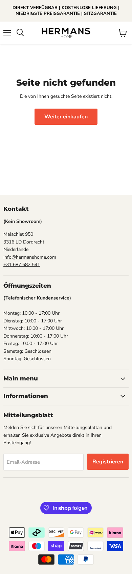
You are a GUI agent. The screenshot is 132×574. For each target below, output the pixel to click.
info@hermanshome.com (29, 257)
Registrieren (107, 461)
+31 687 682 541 (21, 264)
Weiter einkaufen (66, 116)
